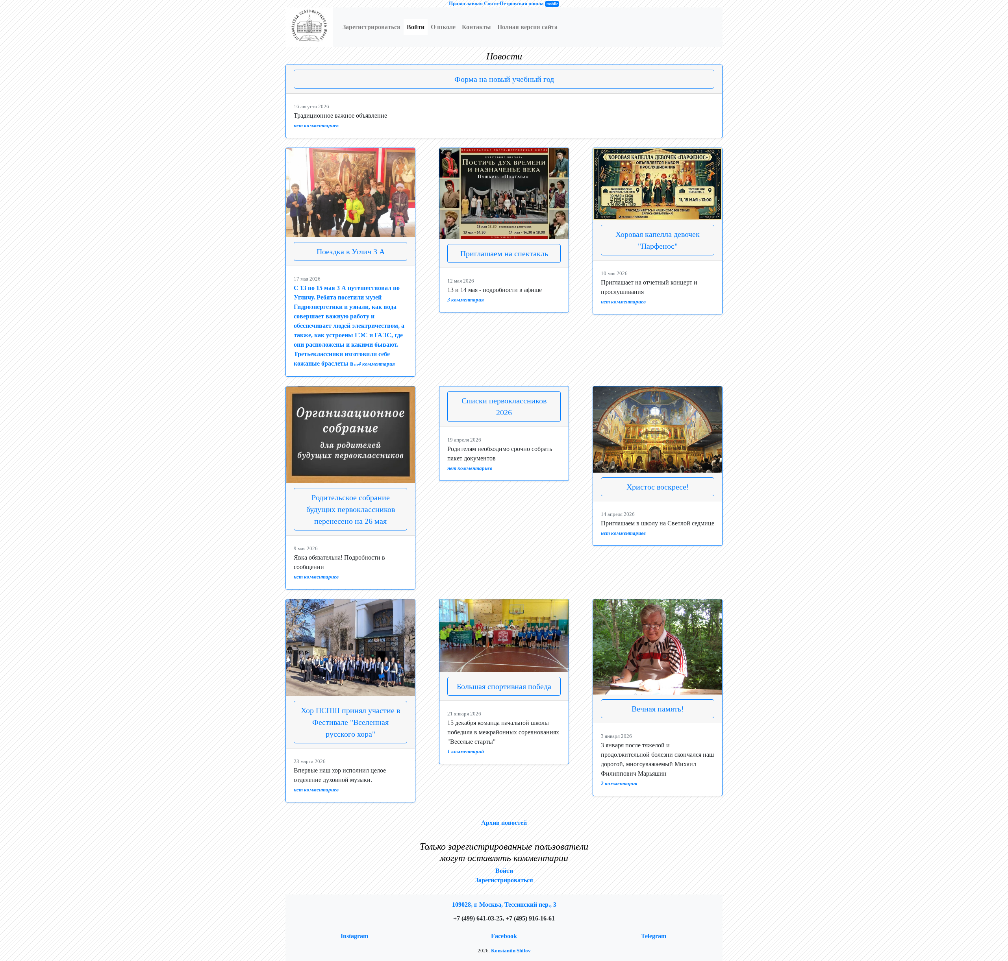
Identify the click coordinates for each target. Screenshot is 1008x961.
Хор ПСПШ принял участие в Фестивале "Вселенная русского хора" (350, 722)
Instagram (354, 936)
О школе (443, 27)
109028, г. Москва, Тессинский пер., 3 (504, 904)
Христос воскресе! (657, 486)
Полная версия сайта (527, 27)
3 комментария (465, 300)
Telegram (653, 936)
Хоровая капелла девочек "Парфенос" (657, 240)
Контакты (476, 27)
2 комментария (619, 783)
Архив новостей (504, 822)
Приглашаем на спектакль (504, 253)
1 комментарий (465, 751)
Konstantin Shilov (511, 951)
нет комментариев (316, 125)
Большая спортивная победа (504, 686)
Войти (415, 27)
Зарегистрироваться (371, 27)
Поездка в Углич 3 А (351, 251)
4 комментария (376, 364)
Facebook (504, 936)
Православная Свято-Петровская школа (496, 3)
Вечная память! (658, 708)
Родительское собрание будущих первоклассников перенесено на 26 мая (350, 509)
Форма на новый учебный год (504, 79)
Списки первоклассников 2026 (504, 406)
